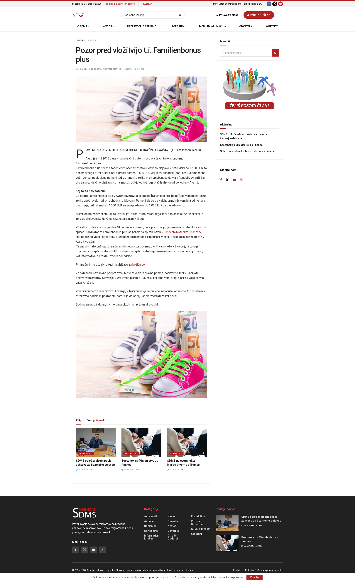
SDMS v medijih (200, 528)
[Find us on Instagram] (241, 180)
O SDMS (82, 26)
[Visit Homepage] (78, 15)
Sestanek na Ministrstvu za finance (241, 144)
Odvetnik (245, 26)
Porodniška (198, 516)
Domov (79, 40)
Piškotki (249, 570)
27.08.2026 (128, 470)
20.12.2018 (81, 68)
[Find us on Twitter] (274, 4)
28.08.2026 (82, 470)
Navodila (173, 521)
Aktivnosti (86, 453)
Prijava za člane (228, 14)
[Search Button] (181, 15)
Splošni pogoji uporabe (270, 570)
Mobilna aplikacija (212, 26)
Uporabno (177, 26)
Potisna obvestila (197, 523)
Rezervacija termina (141, 26)
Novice (107, 26)
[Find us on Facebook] (269, 4)
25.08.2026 (174, 470)
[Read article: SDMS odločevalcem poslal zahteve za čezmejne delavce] (96, 442)
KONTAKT (148, 4)
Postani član (260, 14)
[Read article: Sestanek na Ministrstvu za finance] (141, 442)
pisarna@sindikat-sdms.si (122, 4)
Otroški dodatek (173, 537)
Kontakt (272, 26)
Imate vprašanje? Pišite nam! (227, 4)
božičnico (138, 264)
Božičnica (150, 526)
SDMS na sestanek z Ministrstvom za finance (247, 151)
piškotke (238, 577)
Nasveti (107, 68)
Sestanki (196, 533)
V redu (254, 577)
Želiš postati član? (253, 4)
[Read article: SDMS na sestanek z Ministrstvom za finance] (187, 442)
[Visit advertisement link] (141, 411)
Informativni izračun (151, 537)
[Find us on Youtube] (280, 4)
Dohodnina (91, 40)
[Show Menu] (281, 15)
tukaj (198, 251)
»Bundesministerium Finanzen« (182, 232)
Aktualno (176, 453)
